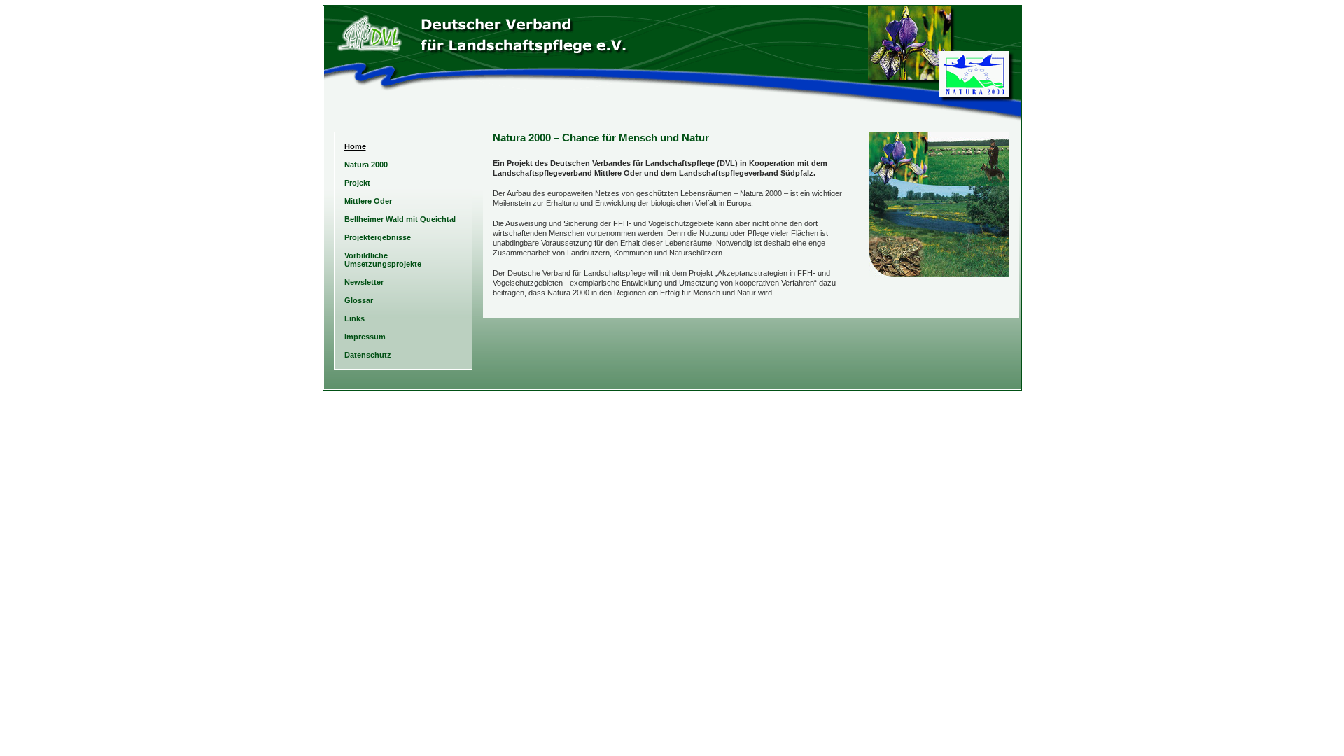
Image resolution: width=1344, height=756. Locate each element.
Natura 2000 (366, 164)
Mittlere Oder (368, 201)
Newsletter (364, 282)
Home (355, 146)
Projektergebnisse (377, 237)
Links (354, 318)
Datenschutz (367, 355)
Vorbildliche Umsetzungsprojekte (382, 259)
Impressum (365, 336)
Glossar (358, 300)
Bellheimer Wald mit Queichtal (400, 219)
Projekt (357, 182)
